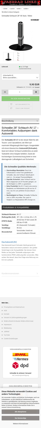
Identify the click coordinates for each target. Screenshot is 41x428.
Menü (3, 3)
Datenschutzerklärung (13, 407)
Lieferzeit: (5, 66)
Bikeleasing (7, 328)
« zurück (12, 8)
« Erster (5, 8)
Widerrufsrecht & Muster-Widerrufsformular (18, 321)
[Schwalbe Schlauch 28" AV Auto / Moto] (20, 35)
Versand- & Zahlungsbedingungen (15, 317)
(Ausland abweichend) (25, 68)
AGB (5, 310)
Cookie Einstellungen (11, 338)
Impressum (7, 324)
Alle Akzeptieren (20, 412)
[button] (5, 92)
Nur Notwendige (20, 418)
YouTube (7, 335)
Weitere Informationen (20, 424)
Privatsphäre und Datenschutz (14, 307)
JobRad (6, 331)
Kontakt (6, 314)
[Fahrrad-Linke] (20, 2)
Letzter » (26, 8)
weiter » (19, 8)
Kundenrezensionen (10, 273)
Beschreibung (8, 121)
